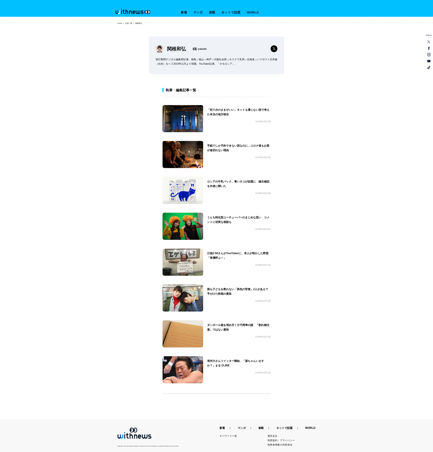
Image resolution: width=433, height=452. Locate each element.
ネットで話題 (231, 12)
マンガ (198, 12)
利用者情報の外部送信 (280, 444)
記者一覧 (128, 23)
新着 (184, 12)
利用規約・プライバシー (281, 440)
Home (120, 23)
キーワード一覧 (228, 436)
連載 (212, 12)
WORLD (253, 12)
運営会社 (273, 436)
